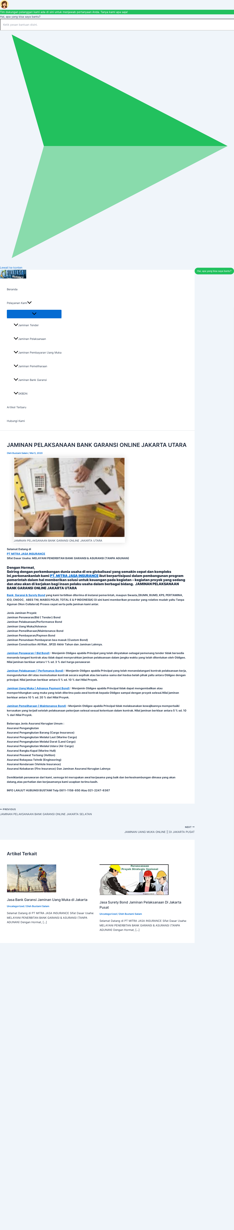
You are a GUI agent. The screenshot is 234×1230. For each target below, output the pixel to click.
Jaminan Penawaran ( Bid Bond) (28, 653)
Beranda (12, 289)
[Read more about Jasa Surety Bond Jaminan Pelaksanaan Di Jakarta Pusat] (134, 894)
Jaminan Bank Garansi (32, 380)
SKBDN (22, 393)
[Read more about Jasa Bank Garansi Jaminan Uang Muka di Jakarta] (31, 891)
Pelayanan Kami (17, 303)
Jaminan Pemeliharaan (32, 366)
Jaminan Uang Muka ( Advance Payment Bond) (38, 688)
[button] (29, 303)
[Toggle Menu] (34, 314)
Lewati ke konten (11, 267)
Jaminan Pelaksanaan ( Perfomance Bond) (35, 670)
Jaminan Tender (28, 325)
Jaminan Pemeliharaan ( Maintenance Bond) (36, 706)
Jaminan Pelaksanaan (32, 339)
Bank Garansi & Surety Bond (26, 595)
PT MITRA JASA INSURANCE (26, 553)
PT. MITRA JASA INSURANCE (74, 576)
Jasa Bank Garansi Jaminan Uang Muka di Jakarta (47, 900)
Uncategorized (15, 906)
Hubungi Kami (16, 421)
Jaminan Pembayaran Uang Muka (39, 352)
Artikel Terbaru (16, 407)
